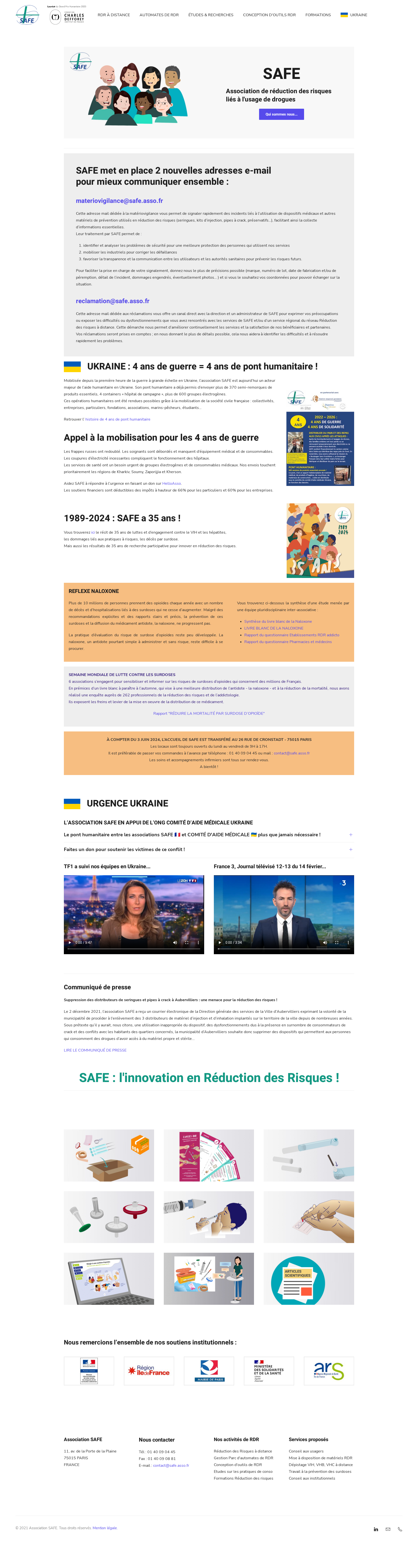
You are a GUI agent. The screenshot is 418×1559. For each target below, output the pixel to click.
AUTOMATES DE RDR (159, 15)
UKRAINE (358, 15)
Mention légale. (105, 1528)
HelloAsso (171, 483)
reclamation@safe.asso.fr (112, 301)
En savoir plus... (109, 1165)
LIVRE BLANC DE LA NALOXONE (273, 628)
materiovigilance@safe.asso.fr (119, 201)
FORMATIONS (318, 15)
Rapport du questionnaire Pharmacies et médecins (288, 642)
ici (93, 532)
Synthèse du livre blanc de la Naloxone (278, 621)
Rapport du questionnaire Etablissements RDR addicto (291, 635)
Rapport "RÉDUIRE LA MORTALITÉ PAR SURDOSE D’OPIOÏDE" (209, 713)
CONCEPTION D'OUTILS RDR (269, 15)
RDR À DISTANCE (114, 15)
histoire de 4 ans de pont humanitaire (117, 419)
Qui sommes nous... (282, 114)
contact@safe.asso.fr (292, 753)
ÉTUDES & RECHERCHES (210, 15)
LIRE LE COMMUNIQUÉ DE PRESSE (95, 1050)
